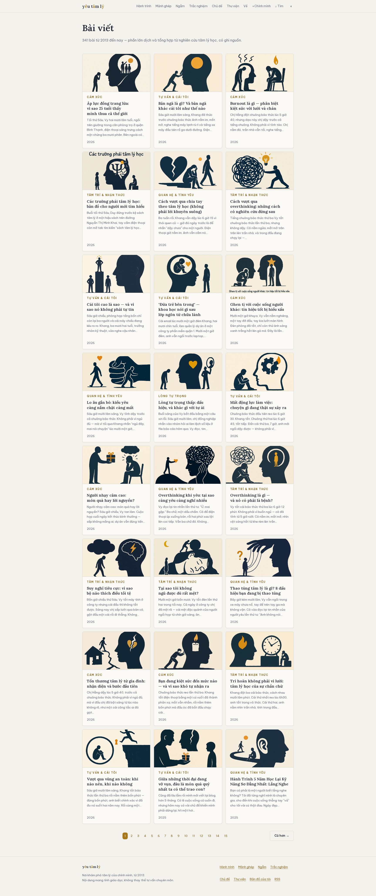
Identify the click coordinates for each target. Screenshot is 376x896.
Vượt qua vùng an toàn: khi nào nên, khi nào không (112, 781)
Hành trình (143, 6)
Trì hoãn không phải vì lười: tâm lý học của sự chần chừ (256, 683)
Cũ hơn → (281, 836)
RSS (277, 879)
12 (201, 836)
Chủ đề (217, 6)
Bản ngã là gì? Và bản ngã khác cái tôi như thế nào (182, 106)
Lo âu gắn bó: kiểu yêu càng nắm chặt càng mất (110, 405)
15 (225, 836)
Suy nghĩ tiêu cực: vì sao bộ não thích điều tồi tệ (110, 591)
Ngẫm (180, 6)
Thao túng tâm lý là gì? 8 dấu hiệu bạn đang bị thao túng (257, 591)
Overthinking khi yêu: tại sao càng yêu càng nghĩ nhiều (186, 498)
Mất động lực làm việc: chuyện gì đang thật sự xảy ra (258, 405)
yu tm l (93, 6)
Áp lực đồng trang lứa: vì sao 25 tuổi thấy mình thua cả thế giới (108, 108)
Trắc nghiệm (198, 6)
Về (245, 6)
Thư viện (233, 6)
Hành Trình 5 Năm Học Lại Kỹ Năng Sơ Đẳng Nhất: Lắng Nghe (259, 781)
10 (186, 836)
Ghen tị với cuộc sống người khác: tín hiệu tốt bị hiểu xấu (257, 307)
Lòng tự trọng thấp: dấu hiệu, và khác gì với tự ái (181, 405)
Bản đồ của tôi (260, 879)
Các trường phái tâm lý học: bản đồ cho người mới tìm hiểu (115, 204)
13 (209, 836)
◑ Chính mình (261, 6)
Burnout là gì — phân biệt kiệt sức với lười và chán (254, 106)
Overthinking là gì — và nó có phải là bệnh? (251, 498)
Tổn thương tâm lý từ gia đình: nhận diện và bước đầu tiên (116, 683)
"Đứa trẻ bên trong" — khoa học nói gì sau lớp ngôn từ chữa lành (179, 309)
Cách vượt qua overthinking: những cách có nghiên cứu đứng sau (255, 206)
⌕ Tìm (279, 6)
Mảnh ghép (163, 6)
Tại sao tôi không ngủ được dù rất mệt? (178, 591)
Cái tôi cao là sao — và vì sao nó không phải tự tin (110, 307)
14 (217, 836)
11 (193, 836)
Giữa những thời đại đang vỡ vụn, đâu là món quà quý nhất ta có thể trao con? (184, 784)
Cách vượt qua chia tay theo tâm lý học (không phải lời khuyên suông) (180, 206)
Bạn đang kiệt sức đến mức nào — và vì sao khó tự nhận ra (187, 683)
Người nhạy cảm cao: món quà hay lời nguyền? (110, 498)
